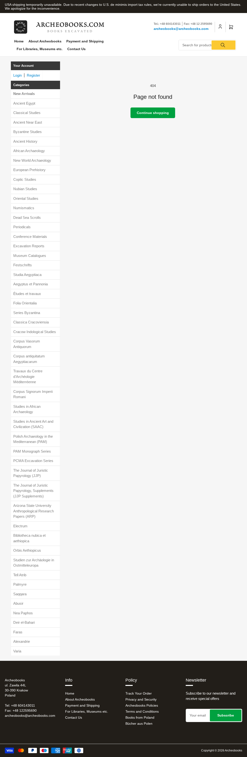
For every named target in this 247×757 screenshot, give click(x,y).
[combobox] (207, 45)
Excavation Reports (28, 246)
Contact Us (76, 49)
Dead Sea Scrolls (27, 217)
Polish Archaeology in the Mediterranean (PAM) (33, 439)
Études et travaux (27, 294)
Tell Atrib (19, 575)
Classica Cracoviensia (31, 322)
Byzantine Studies (27, 132)
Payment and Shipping (85, 41)
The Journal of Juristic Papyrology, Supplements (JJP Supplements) (33, 490)
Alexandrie (21, 641)
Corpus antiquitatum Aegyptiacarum (29, 359)
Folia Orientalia (25, 303)
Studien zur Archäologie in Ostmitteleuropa (33, 563)
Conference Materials (30, 236)
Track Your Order (138, 693)
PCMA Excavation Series (33, 461)
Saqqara (20, 594)
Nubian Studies (25, 189)
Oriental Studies (25, 198)
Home (19, 41)
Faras (17, 632)
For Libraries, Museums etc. (39, 49)
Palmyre (20, 584)
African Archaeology (29, 151)
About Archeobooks (45, 41)
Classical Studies (27, 113)
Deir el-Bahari (24, 622)
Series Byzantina (26, 313)
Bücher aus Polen (138, 723)
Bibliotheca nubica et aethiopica (29, 538)
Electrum (20, 526)
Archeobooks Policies (141, 705)
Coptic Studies (24, 179)
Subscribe (225, 715)
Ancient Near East (27, 122)
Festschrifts (22, 265)
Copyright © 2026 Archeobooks (221, 750)
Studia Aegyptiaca (27, 275)
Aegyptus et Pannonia (30, 284)
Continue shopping (153, 113)
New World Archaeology (32, 160)
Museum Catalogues (29, 256)
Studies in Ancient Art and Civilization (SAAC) (33, 424)
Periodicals (22, 227)
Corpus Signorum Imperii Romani (33, 394)
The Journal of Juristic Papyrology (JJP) (30, 473)
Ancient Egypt (24, 103)
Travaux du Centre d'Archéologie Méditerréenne (27, 376)
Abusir (18, 603)
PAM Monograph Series (32, 451)
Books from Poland (139, 717)
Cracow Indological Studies (34, 332)
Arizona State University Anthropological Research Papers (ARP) (33, 510)
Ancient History (25, 141)
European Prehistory (29, 170)
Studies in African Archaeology (27, 409)
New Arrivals (24, 94)
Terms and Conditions (142, 711)
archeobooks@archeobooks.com (181, 29)
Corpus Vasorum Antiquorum (26, 344)
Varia (17, 651)
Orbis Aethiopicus (27, 550)
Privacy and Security (141, 699)
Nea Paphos (23, 613)
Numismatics (23, 208)
